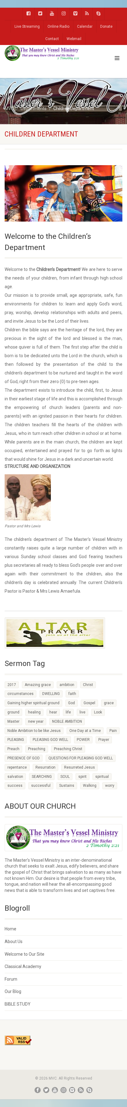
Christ (88, 685)
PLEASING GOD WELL (50, 739)
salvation (15, 776)
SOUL (65, 776)
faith (72, 694)
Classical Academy (23, 966)
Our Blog (13, 991)
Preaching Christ (68, 749)
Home (10, 928)
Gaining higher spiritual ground (33, 703)
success (15, 785)
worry (109, 785)
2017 (11, 685)
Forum (11, 979)
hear (53, 712)
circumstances (20, 694)
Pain (113, 731)
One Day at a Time (85, 731)
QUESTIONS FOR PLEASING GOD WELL (80, 758)
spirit (82, 776)
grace (109, 703)
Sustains (66, 785)
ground (13, 712)
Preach (13, 749)
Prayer (103, 739)
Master (13, 721)
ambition (66, 685)
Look (98, 712)
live (82, 712)
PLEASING (15, 739)
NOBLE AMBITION (67, 721)
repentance (17, 767)
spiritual (102, 776)
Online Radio (58, 26)
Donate (106, 26)
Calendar (84, 26)
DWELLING (51, 694)
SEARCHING (42, 776)
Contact (52, 39)
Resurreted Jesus (79, 767)
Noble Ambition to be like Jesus (34, 731)
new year (35, 721)
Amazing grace (38, 685)
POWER (83, 739)
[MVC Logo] (42, 53)
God (71, 703)
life (68, 712)
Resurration (45, 767)
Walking (89, 785)
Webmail (74, 39)
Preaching (36, 749)
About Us (14, 941)
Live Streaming (27, 26)
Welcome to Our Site (24, 954)
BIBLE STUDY (18, 1004)
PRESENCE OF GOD (23, 758)
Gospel (89, 703)
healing (34, 712)
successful (41, 785)
